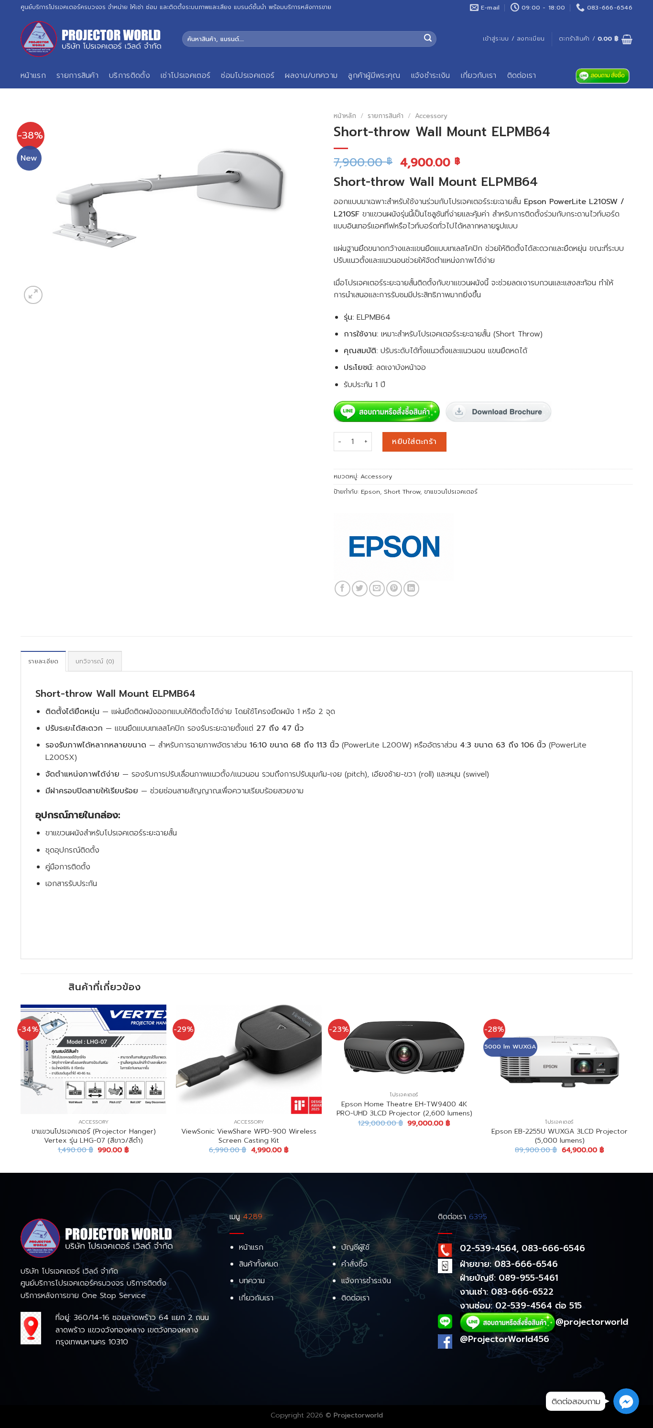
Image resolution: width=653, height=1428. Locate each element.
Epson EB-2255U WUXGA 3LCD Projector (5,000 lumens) (559, 1136)
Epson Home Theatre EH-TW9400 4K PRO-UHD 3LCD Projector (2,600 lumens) (404, 1108)
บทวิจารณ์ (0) (95, 661)
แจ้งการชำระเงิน (366, 1281)
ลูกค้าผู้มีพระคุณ (374, 75)
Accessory (431, 116)
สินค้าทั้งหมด (258, 1264)
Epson (370, 491)
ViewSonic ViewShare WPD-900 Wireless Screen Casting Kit (248, 1136)
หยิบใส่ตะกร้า (414, 441)
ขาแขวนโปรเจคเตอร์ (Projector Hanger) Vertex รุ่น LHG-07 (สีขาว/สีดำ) (94, 1136)
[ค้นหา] (428, 39)
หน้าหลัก (345, 116)
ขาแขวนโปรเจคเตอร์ (451, 491)
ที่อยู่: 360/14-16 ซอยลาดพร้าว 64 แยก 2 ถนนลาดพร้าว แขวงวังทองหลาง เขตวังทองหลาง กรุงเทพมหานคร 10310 (132, 1330)
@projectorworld (591, 1322)
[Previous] (21, 1087)
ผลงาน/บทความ (311, 75)
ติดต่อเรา (521, 75)
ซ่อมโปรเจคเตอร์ (247, 75)
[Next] (632, 1087)
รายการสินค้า (77, 75)
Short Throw (402, 491)
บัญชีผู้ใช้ (355, 1247)
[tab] (43, 661)
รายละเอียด (43, 661)
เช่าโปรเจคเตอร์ (185, 75)
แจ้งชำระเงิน (430, 75)
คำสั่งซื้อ (354, 1264)
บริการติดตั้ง (129, 75)
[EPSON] (394, 546)
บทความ (252, 1281)
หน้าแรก (33, 75)
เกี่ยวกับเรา (479, 75)
